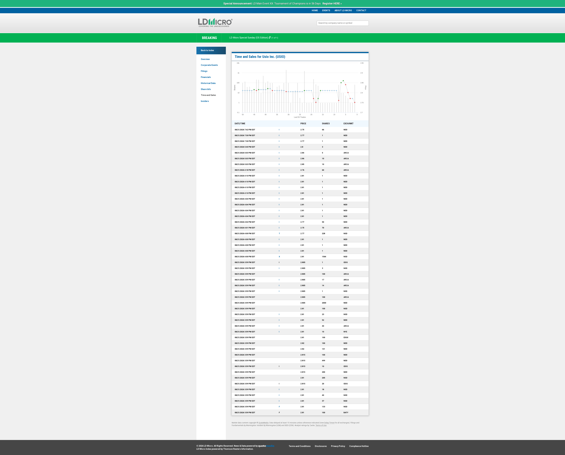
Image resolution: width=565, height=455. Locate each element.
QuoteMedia (264, 423)
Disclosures (321, 446)
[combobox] (343, 23)
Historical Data (208, 83)
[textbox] (344, 23)
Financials (206, 77)
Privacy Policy (338, 446)
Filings (204, 71)
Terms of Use (321, 425)
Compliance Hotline (359, 446)
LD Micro (208, 446)
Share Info (206, 89)
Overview (205, 59)
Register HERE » (332, 3)
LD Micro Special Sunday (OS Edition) (249, 37)
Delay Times (329, 423)
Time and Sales (208, 95)
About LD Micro (343, 10)
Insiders (205, 101)
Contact (361, 10)
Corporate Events (209, 65)
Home (315, 10)
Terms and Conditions (300, 446)
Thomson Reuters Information (238, 449)
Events (326, 10)
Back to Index (207, 50)
